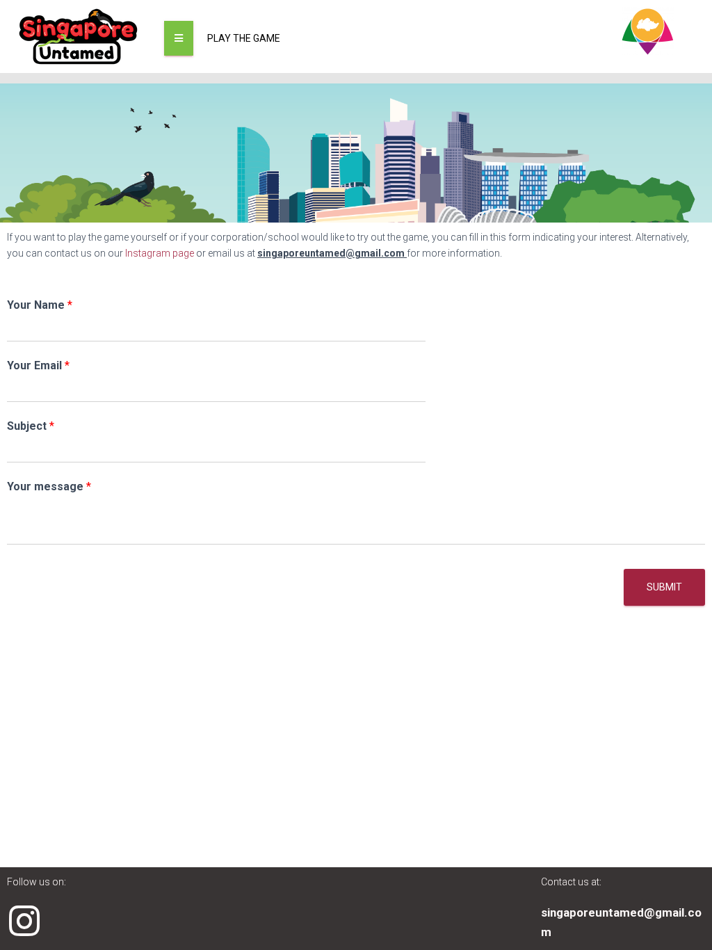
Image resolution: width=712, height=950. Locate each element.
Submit (664, 587)
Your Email (38, 365)
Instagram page (158, 253)
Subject (30, 426)
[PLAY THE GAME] (178, 38)
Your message (49, 486)
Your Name (39, 305)
